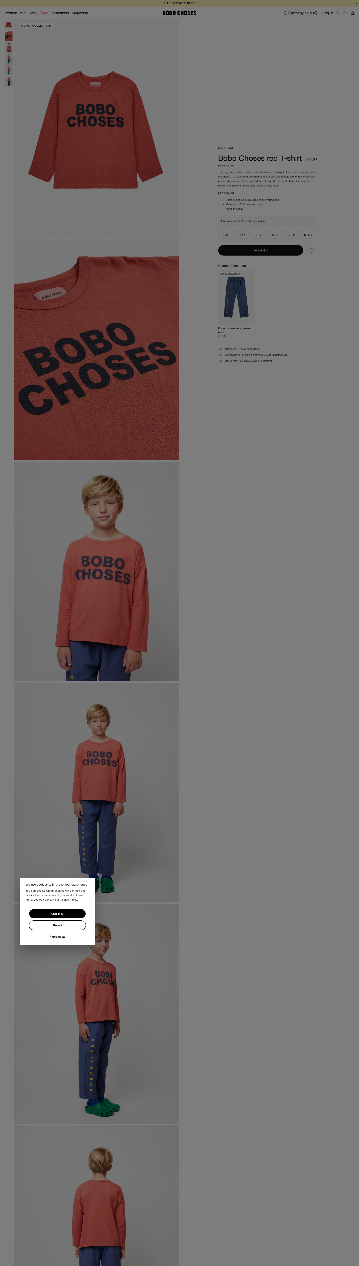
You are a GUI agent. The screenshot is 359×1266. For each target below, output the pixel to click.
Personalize (57, 936)
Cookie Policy (68, 899)
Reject (57, 925)
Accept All (57, 913)
